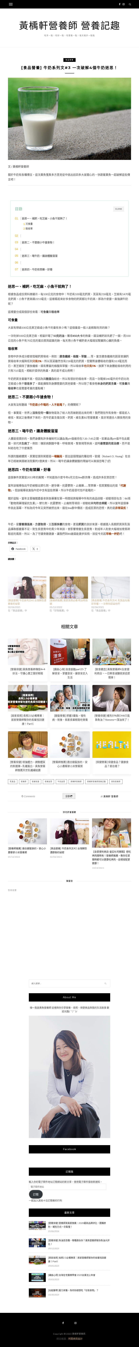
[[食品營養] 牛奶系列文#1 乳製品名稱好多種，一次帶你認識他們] (110, 587)
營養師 (23, 781)
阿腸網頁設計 (75, 1338)
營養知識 (35, 781)
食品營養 (69, 60)
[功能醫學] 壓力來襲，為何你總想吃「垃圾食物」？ (73, 1290)
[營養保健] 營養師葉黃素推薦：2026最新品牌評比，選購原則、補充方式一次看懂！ (77, 1225)
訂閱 (35, 1194)
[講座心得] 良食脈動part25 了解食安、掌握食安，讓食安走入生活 (70, 673)
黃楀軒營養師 (76, 781)
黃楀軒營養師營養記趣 (96, 781)
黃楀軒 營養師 (110, 796)
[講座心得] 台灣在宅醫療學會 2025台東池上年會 (71, 1275)
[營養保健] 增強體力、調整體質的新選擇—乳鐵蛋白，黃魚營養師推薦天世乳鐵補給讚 (27, 766)
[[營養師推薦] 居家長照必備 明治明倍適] (69, 587)
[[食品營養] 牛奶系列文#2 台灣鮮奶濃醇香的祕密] (27, 587)
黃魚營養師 (116, 781)
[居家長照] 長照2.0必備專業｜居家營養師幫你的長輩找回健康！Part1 (28, 719)
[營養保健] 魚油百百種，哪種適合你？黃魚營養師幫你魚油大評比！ (79, 1242)
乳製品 (12, 781)
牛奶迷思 (61, 781)
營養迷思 (48, 781)
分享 (67, 796)
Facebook (69, 1149)
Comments (28, 796)
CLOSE (118, 209)
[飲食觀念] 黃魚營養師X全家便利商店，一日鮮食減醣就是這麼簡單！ (112, 673)
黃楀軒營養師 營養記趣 (69, 25)
